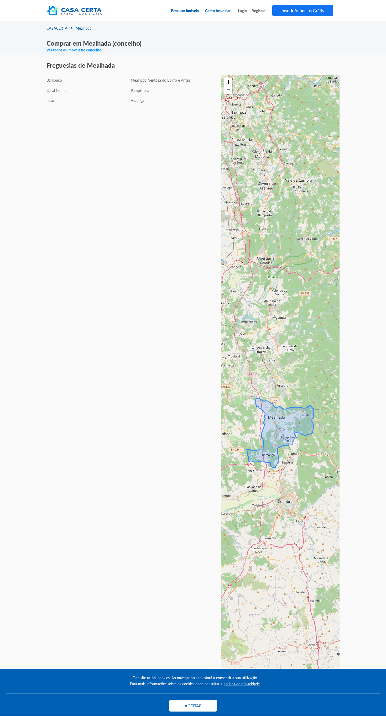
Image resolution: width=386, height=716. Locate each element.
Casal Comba (56, 90)
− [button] (228, 90)
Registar (258, 10)
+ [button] (228, 82)
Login (242, 10)
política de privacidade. (241, 683)
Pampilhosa (140, 90)
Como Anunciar (218, 10)
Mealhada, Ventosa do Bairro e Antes (160, 80)
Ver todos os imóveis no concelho (73, 49)
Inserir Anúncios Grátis (302, 10)
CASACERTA (56, 28)
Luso (50, 100)
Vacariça (137, 100)
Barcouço (54, 80)
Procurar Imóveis (185, 10)
